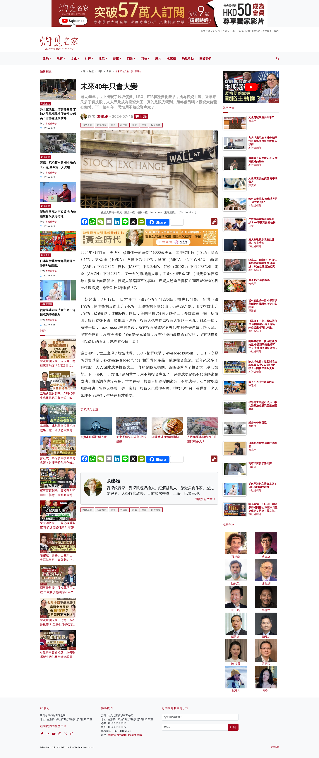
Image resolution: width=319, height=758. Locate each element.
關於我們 (205, 58)
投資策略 (156, 125)
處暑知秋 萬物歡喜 (259, 280)
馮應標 (252, 426)
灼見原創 (87, 125)
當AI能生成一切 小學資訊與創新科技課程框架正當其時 (262, 304)
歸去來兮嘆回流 (257, 422)
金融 (109, 71)
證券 (144, 125)
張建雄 (102, 116)
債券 (113, 125)
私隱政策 (275, 747)
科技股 (124, 125)
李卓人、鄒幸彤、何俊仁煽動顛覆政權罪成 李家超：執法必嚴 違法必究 (262, 263)
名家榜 (171, 58)
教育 (60, 58)
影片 (158, 58)
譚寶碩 (252, 185)
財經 (88, 58)
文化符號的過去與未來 (261, 117)
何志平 (252, 120)
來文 (251, 225)
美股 (134, 125)
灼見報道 (45, 157)
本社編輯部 (51, 123)
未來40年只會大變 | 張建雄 (128, 71)
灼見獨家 (101, 125)
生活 (102, 58)
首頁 (82, 71)
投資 (100, 71)
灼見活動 (188, 58)
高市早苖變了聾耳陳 (260, 463)
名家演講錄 (46, 304)
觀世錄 (141, 116)
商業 (130, 58)
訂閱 (233, 727)
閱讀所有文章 (204, 499)
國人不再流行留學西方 (261, 381)
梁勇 (251, 409)
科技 (144, 58)
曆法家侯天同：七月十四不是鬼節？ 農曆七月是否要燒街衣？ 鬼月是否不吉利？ (58, 624)
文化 (74, 58)
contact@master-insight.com (125, 734)
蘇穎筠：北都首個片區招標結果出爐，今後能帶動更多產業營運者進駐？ (57, 430)
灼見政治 (45, 103)
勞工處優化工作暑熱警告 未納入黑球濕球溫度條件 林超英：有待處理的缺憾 (58, 113)
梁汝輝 (252, 310)
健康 (116, 58)
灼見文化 (45, 255)
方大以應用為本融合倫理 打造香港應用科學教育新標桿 (262, 141)
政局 (46, 58)
